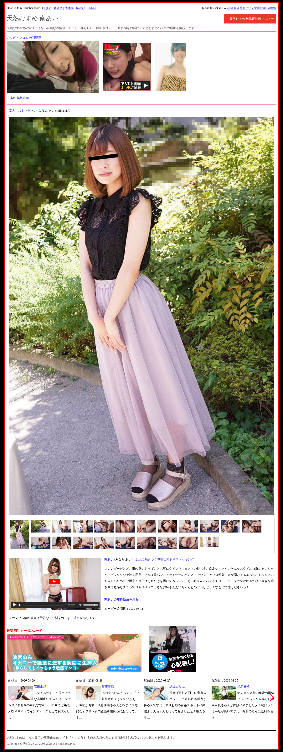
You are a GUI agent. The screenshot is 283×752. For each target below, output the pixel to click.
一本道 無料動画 (18, 98)
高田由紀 (40, 686)
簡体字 (69, 8)
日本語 (91, 8)
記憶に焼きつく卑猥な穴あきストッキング (165, 559)
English (46, 8)
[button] (271, 697)
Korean (80, 8)
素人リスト (16, 110)
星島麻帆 (243, 686)
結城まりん (177, 686)
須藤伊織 (108, 686)
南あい (32, 110)
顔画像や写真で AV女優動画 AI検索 (251, 8)
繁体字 (58, 8)
